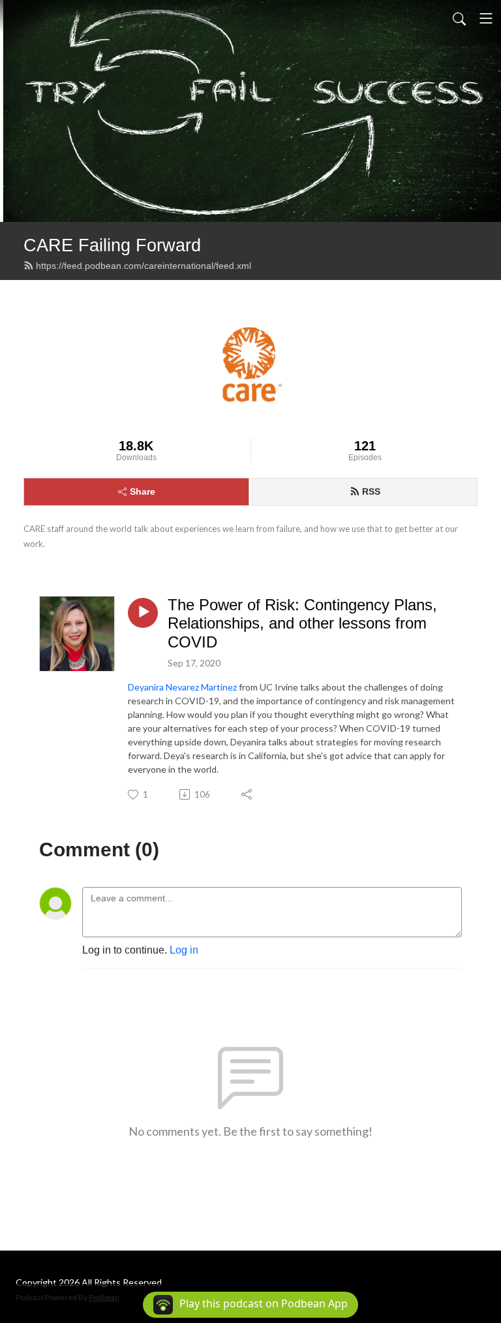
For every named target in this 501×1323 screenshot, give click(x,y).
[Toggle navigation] (486, 18)
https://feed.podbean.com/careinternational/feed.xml (143, 265)
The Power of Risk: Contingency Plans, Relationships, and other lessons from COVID (302, 623)
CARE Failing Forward (112, 245)
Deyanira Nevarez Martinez (182, 687)
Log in (184, 950)
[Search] (459, 18)
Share (142, 491)
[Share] (247, 794)
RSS (371, 491)
